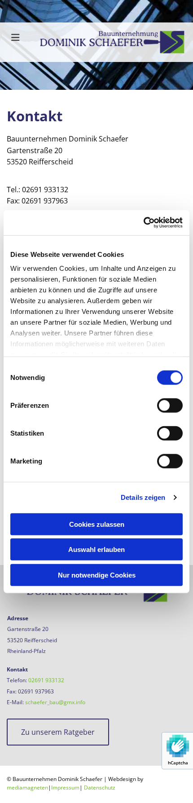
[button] (58, 732)
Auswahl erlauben (96, 549)
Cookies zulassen (96, 524)
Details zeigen (143, 497)
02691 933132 (46, 680)
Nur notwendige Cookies (97, 574)
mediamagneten (27, 787)
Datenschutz (99, 787)
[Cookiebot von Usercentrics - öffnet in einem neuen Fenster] (143, 223)
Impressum (65, 787)
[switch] (170, 405)
